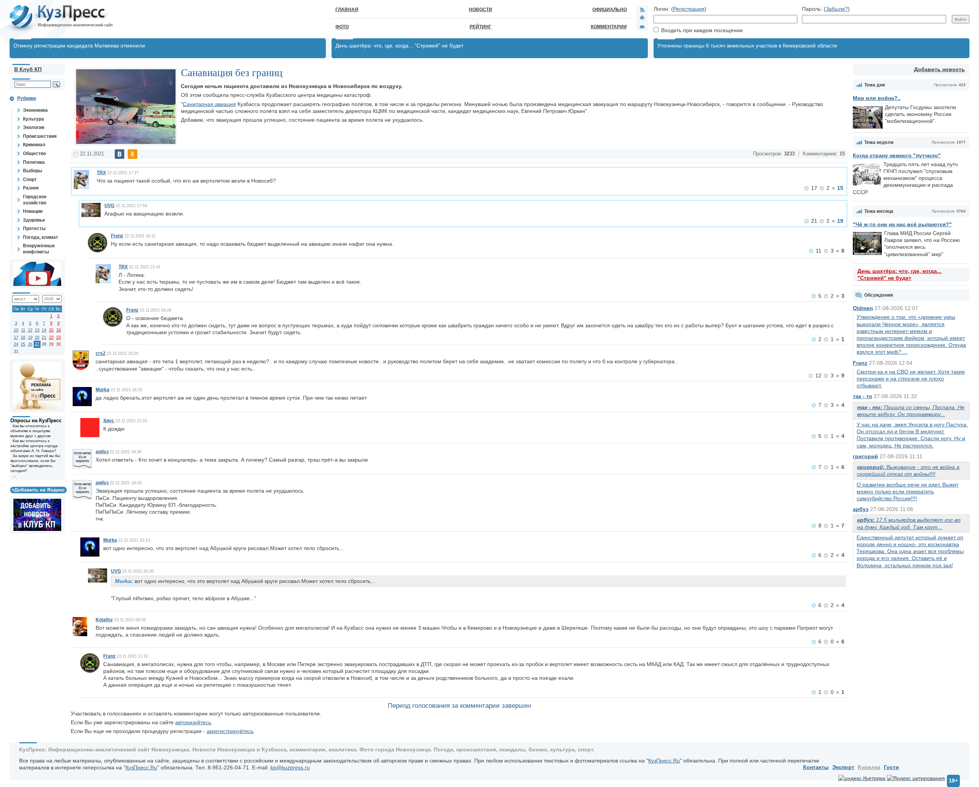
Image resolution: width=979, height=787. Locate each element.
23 (58, 337)
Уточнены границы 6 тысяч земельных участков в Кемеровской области (747, 45)
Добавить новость (939, 69)
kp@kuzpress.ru (290, 767)
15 (51, 330)
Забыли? (837, 9)
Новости (480, 9)
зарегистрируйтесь (230, 731)
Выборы (32, 170)
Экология (33, 127)
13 (37, 330)
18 (23, 337)
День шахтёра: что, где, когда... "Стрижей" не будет (399, 45)
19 (30, 337)
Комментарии (609, 26)
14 (44, 330)
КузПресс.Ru (664, 761)
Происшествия (40, 136)
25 (23, 344)
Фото (342, 26)
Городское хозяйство (35, 200)
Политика (34, 162)
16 (58, 330)
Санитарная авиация (209, 104)
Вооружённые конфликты (39, 249)
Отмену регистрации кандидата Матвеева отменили (79, 45)
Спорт (30, 179)
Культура (33, 119)
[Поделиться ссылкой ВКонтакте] (119, 154)
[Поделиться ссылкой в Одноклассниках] (132, 154)
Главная (346, 9)
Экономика (35, 110)
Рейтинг (480, 26)
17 (16, 337)
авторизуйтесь (193, 722)
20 (37, 337)
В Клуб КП (28, 69)
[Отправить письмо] (642, 26)
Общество (34, 153)
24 (16, 344)
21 (44, 337)
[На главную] (642, 18)
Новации (32, 211)
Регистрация (688, 9)
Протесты (34, 228)
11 (23, 330)
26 (30, 344)
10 (16, 330)
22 (51, 337)
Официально (609, 9)
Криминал (34, 144)
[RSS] (642, 9)
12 (30, 330)
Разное (31, 188)
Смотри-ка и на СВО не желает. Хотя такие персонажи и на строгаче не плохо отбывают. (911, 379)
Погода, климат (40, 237)
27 (37, 343)
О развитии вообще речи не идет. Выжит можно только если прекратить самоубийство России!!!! (907, 491)
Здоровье (34, 220)
